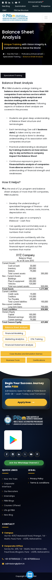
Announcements (35, 2)
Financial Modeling (14, 333)
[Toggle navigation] (46, 17)
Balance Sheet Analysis (16, 327)
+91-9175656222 (12, 559)
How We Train (13, 54)
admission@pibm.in (15, 563)
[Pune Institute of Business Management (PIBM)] (17, 17)
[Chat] (30, 575)
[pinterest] (19, 2)
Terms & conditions (39, 482)
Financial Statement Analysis (19, 345)
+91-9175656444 (31, 559)
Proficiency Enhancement (32, 54)
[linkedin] (9, 2)
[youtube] (16, 2)
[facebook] (3, 2)
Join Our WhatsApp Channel (23, 463)
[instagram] (6, 2)
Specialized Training (12, 56)
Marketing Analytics (14, 339)
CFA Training (37, 339)
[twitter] (13, 2)
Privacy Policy (36, 478)
